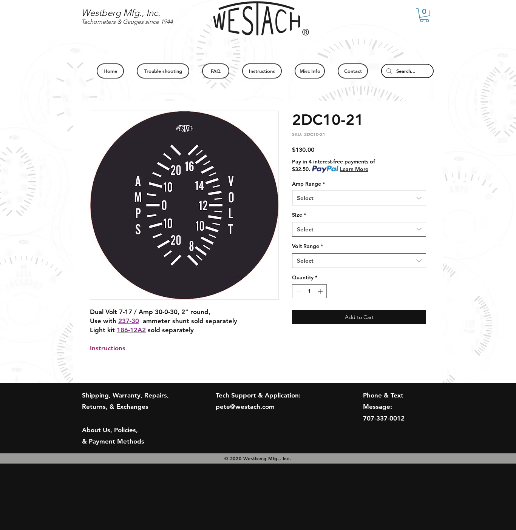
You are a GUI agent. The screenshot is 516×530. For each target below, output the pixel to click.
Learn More (354, 169)
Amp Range (308, 183)
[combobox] (359, 198)
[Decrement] (298, 291)
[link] (424, 15)
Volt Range (307, 246)
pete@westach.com (245, 406)
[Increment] (321, 291)
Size (299, 214)
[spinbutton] (309, 291)
